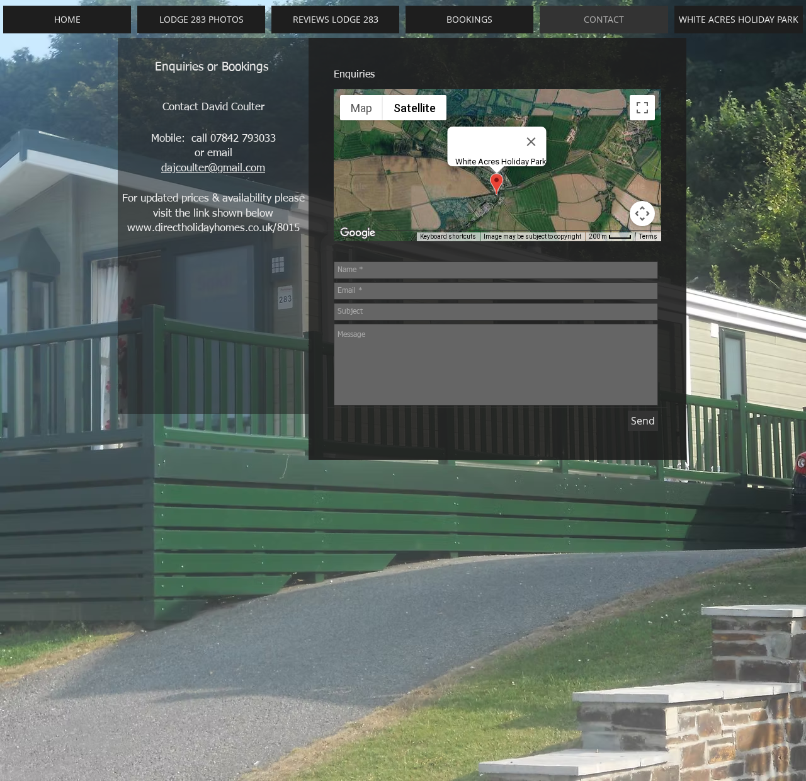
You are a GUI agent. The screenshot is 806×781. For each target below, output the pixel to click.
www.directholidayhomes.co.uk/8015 (213, 228)
